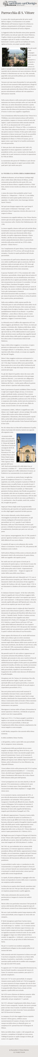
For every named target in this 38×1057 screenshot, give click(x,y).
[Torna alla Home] (18, 3)
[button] (36, 3)
